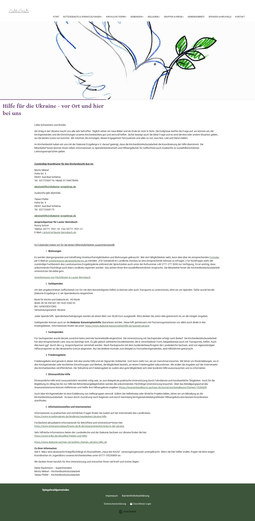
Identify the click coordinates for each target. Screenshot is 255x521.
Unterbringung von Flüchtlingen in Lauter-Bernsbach (62, 277)
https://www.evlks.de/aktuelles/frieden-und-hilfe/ (60, 435)
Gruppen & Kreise (173, 17)
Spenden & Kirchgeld (220, 17)
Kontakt (240, 17)
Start (56, 17)
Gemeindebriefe (196, 17)
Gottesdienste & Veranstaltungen (82, 17)
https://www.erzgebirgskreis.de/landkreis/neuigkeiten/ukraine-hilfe (70, 416)
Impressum (112, 495)
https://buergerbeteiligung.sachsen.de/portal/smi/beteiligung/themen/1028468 (163, 387)
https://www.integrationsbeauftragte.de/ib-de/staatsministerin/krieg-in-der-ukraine (79, 426)
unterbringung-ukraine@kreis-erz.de (68, 260)
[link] (82, 17)
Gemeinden (136, 17)
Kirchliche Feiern (115, 17)
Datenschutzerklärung (115, 503)
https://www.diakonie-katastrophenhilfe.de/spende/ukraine (117, 325)
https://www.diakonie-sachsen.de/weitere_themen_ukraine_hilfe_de (70, 442)
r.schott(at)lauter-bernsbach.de (59, 232)
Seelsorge (153, 17)
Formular (214, 257)
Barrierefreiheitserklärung (135, 495)
